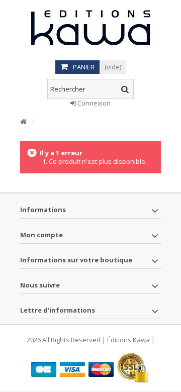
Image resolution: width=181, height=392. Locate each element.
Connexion (93, 103)
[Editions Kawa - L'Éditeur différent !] (90, 27)
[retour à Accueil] (23, 122)
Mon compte (41, 234)
